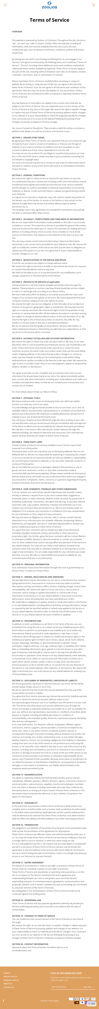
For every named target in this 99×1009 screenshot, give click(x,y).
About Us (8, 984)
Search (7, 973)
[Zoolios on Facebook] (3, 1000)
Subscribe (88, 987)
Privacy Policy (10, 977)
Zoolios (56, 1001)
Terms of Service (11, 980)
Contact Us (9, 987)
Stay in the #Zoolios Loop (66, 973)
